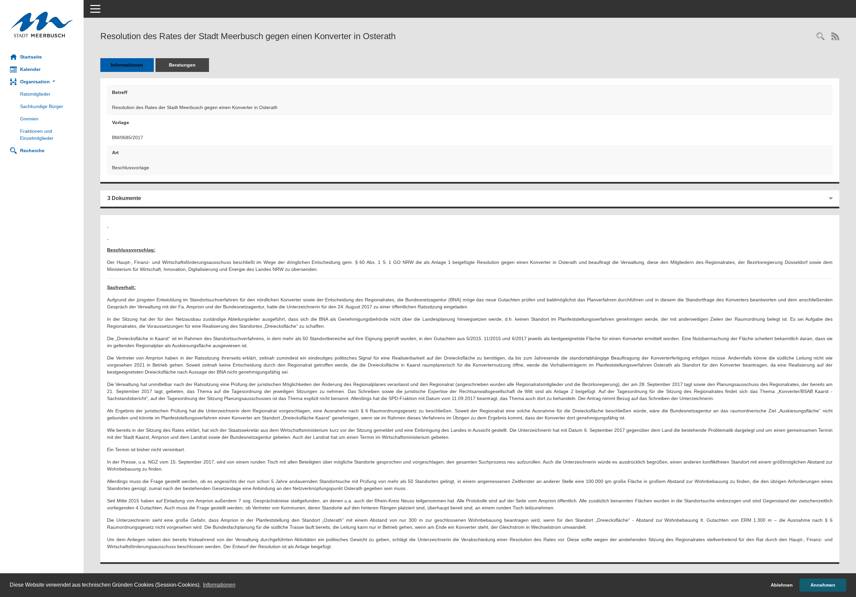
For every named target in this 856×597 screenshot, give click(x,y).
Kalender (30, 69)
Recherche (32, 150)
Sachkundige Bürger (41, 106)
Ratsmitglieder (35, 94)
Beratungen (182, 65)
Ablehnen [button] (782, 585)
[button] (42, 82)
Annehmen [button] (823, 585)
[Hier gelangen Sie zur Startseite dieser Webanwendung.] (42, 24)
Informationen (127, 65)
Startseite (31, 57)
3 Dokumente (124, 198)
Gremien (29, 118)
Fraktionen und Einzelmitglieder (37, 134)
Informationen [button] (219, 585)
